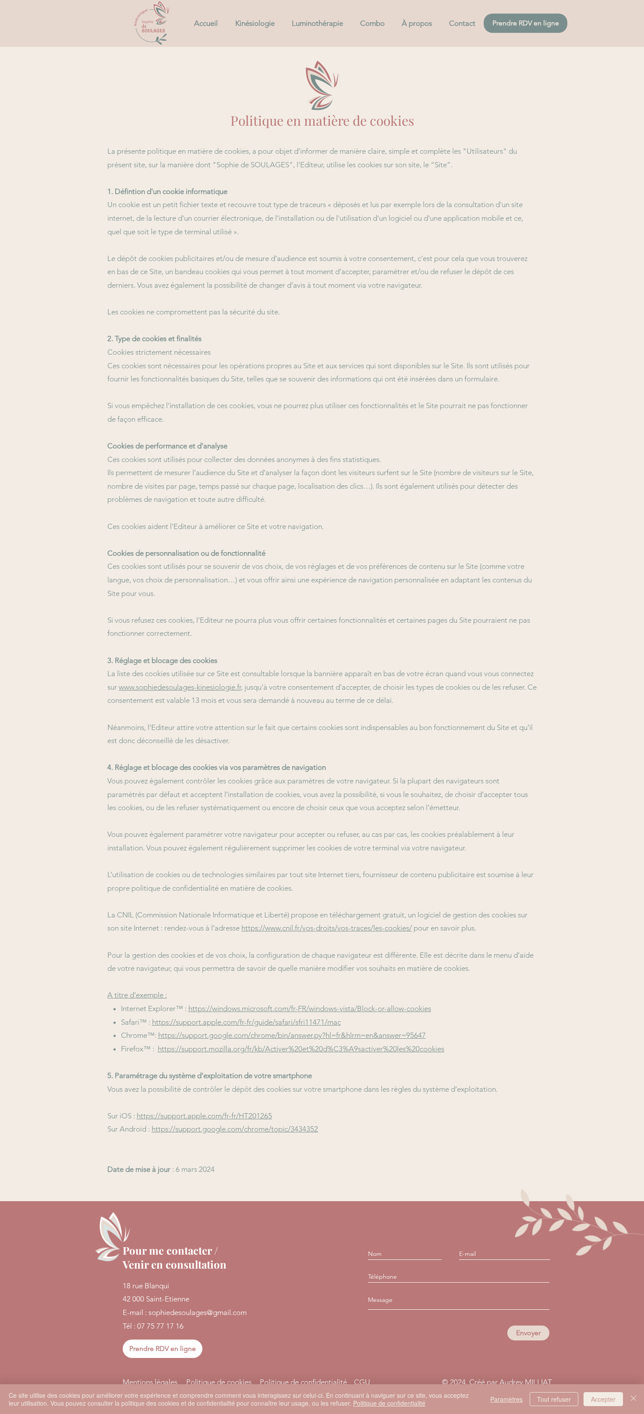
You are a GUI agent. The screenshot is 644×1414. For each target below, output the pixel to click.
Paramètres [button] (506, 1399)
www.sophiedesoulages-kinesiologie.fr (180, 687)
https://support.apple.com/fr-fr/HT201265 (204, 1115)
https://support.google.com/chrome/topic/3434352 (235, 1129)
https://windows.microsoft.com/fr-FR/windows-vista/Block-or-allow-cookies (309, 1008)
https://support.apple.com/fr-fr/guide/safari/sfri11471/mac (246, 1022)
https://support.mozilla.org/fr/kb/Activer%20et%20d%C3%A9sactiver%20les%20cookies (301, 1048)
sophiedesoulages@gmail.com (198, 1312)
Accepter (603, 1399)
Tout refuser (554, 1399)
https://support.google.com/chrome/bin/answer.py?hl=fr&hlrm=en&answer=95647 (292, 1035)
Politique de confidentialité (389, 1403)
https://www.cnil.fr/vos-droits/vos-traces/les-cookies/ (326, 928)
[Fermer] (633, 1399)
